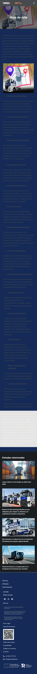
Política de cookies (9, 642)
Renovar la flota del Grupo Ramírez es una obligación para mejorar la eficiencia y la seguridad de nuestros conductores (16, 512)
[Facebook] (12, 599)
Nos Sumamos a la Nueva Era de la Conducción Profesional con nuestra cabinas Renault (13, 618)
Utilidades (5, 584)
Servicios (5, 581)
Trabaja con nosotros (9, 648)
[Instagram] (8, 599)
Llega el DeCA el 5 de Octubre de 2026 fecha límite (13, 607)
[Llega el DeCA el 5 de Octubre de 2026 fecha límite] (18, 470)
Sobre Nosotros (7, 587)
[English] (18, 3)
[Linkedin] (4, 599)
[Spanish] (16, 3)
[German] (21, 3)
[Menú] (34, 3)
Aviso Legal (6, 623)
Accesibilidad (7, 645)
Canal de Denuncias (9, 626)
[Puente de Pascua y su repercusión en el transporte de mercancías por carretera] (18, 555)
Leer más (5, 592)
